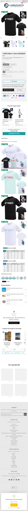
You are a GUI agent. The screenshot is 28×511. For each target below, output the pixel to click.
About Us (14, 424)
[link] (7, 113)
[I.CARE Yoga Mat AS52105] (17, 336)
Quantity (4, 74)
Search (14, 427)
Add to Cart (7, 352)
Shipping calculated (6, 274)
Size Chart (7, 69)
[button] (14, 289)
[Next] (26, 37)
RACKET (13, 453)
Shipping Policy (14, 442)
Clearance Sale (14, 467)
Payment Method (14, 437)
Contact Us (17, 473)
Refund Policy (14, 443)
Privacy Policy (14, 444)
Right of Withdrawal (14, 430)
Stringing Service (17, 57)
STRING (13, 461)
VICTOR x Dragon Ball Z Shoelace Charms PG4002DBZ (15, 294)
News (14, 428)
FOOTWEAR (13, 458)
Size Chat (14, 434)
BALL (14, 455)
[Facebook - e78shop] (11, 479)
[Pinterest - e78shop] (16, 479)
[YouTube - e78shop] (18, 479)
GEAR (13, 462)
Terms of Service (14, 440)
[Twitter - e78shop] (9, 479)
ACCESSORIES (14, 465)
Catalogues (14, 431)
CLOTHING (13, 456)
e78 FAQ (14, 439)
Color (4, 62)
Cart (25, 1)
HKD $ (7, 1)
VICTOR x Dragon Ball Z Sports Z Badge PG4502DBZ (14, 300)
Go (25, 414)
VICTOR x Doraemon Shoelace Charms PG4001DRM (14, 288)
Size (6, 69)
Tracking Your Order (14, 425)
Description (4, 138)
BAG (13, 459)
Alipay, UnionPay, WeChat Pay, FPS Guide (14, 436)
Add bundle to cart (14, 133)
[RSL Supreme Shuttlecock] (7, 336)
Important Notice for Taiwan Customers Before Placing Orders (14, 433)
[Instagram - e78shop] (14, 479)
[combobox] (7, 125)
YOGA (14, 464)
